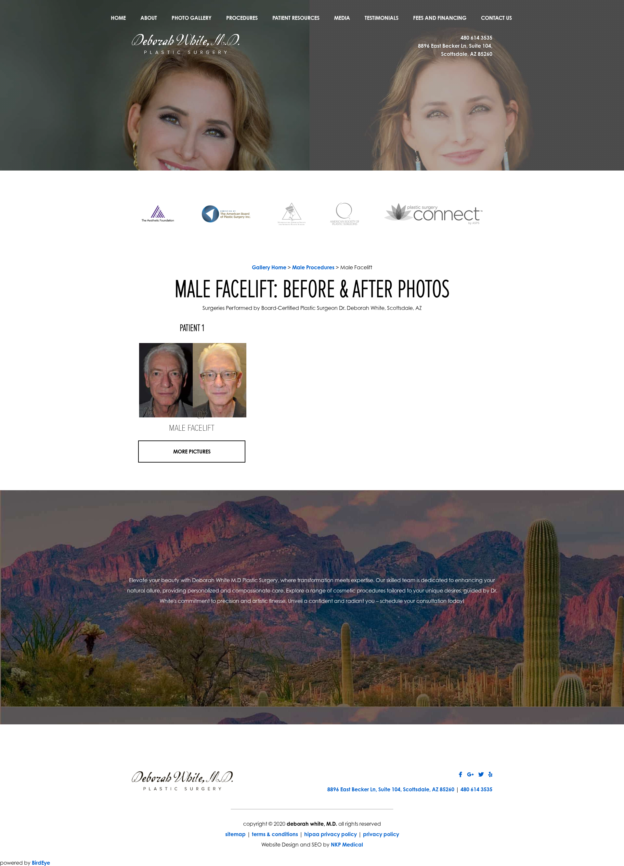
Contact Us (496, 18)
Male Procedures (313, 267)
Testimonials (381, 18)
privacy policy (381, 834)
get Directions (229, 650)
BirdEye (41, 863)
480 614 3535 (476, 37)
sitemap (235, 834)
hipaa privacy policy (330, 834)
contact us (394, 650)
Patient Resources (295, 18)
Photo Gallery (192, 18)
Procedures (242, 18)
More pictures (192, 451)
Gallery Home (269, 267)
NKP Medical (347, 844)
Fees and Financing (439, 18)
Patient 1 (192, 328)
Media (342, 18)
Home (118, 18)
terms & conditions (275, 834)
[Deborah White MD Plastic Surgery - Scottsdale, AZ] (186, 43)
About (148, 18)
